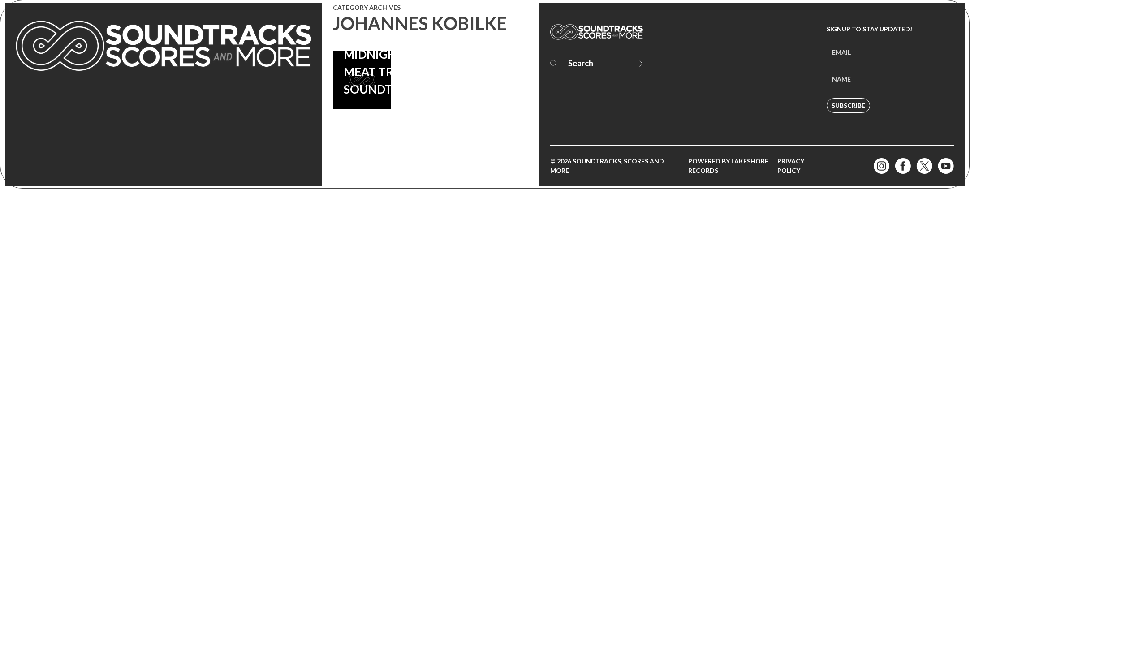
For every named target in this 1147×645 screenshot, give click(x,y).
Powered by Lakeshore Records (728, 165)
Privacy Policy (790, 165)
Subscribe (848, 105)
